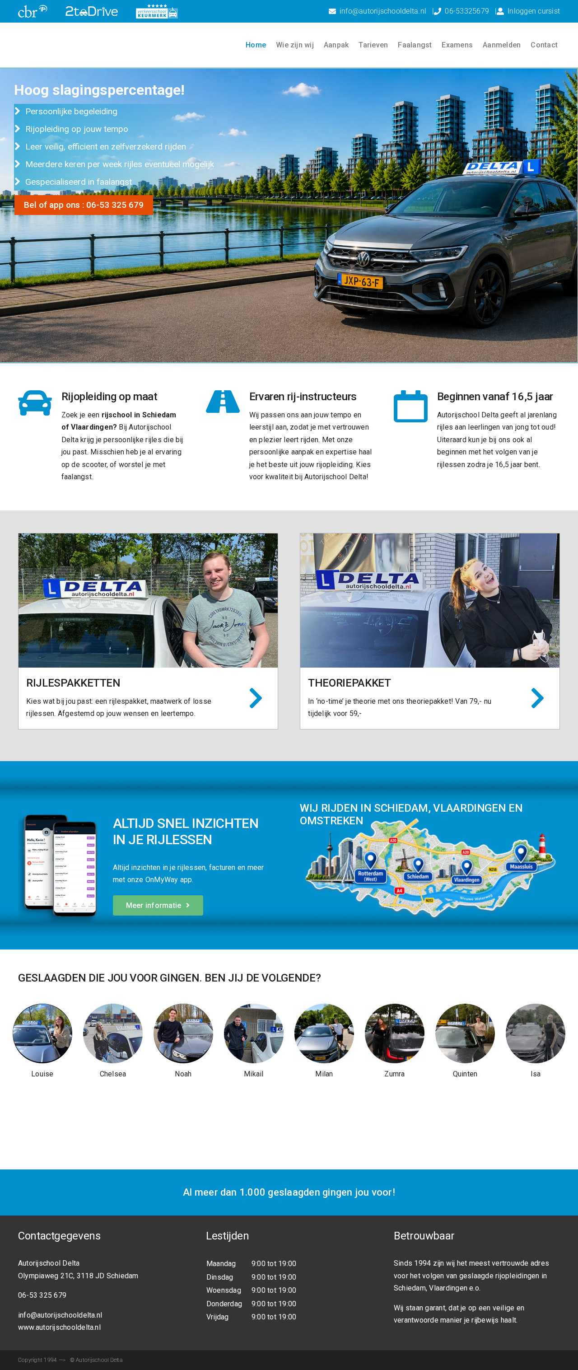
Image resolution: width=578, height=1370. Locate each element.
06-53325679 (467, 11)
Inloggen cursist (534, 11)
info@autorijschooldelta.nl (383, 11)
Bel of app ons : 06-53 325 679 (84, 205)
